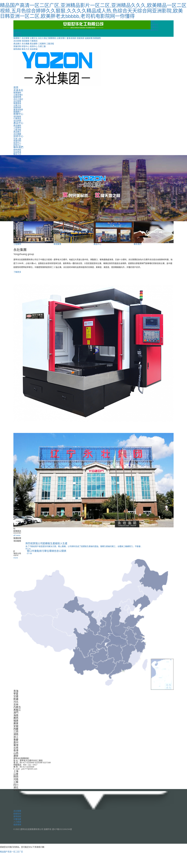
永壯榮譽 (25, 38)
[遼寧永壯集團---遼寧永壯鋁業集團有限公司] (82, 25)
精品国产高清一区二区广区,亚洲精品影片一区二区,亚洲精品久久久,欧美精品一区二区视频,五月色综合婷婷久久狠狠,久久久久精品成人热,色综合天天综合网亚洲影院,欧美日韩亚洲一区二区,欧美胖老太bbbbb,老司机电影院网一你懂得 (93, 11)
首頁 (15, 87)
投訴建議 (34, 49)
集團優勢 (97, 38)
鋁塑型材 (17, 814)
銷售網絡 (17, 49)
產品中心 (18, 123)
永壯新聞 (17, 41)
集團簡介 (17, 38)
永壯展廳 (25, 43)
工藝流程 (50, 43)
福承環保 (17, 824)
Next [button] (178, 188)
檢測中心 (34, 46)
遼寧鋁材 (17, 816)
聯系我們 (18, 147)
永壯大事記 (43, 38)
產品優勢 (34, 43)
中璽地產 (17, 819)
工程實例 (42, 43)
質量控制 (17, 46)
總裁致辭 (80, 38)
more (15, 558)
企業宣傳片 (61, 38)
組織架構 (89, 38)
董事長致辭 (71, 38)
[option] (93, 188)
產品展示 (17, 43)
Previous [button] (9, 188)
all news (16, 535)
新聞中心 (18, 114)
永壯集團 (17, 811)
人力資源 (17, 822)
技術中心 (18, 136)
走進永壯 (18, 90)
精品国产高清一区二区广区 (11, 852)
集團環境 (52, 38)
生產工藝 (42, 46)
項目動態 (25, 41)
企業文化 (34, 38)
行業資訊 (34, 41)
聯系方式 (25, 49)
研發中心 (25, 46)
